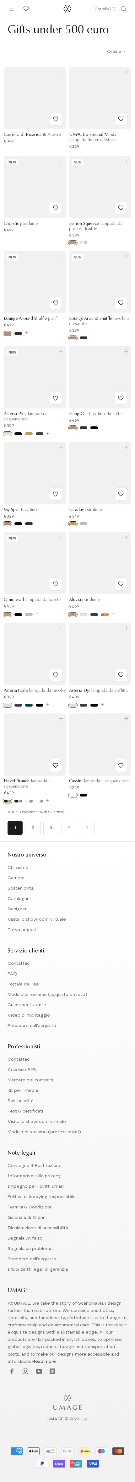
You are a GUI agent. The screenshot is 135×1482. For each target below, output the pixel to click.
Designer (17, 909)
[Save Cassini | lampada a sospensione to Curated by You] (120, 765)
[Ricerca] (123, 8)
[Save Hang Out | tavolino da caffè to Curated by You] (120, 398)
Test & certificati (25, 1111)
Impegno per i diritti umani (36, 1186)
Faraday (86, 510)
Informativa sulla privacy (34, 1176)
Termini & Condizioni (29, 1207)
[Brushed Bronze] (105, 614)
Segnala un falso (25, 1238)
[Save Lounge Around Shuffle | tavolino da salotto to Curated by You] (120, 302)
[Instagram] (24, 1371)
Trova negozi (22, 930)
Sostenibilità (21, 888)
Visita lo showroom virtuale (37, 919)
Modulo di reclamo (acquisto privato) (47, 994)
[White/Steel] (39, 801)
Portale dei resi (23, 984)
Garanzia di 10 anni (27, 1217)
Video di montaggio (29, 1015)
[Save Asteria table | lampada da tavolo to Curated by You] (55, 674)
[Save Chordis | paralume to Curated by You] (55, 207)
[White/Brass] (29, 801)
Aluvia (84, 600)
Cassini (99, 781)
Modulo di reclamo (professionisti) (44, 1132)
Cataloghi (18, 898)
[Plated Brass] (73, 242)
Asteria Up (98, 691)
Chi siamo (18, 867)
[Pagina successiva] (87, 828)
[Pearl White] (7, 433)
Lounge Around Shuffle (30, 319)
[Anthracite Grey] (39, 433)
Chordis (21, 224)
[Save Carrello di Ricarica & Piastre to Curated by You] (55, 118)
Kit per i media (23, 1090)
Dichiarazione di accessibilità (38, 1228)
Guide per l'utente (27, 1005)
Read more (44, 1361)
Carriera (16, 878)
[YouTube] (38, 1371)
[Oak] (7, 333)
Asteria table (34, 691)
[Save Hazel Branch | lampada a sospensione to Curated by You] (55, 765)
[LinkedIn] (51, 1371)
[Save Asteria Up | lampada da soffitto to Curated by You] (120, 674)
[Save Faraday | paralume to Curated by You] (120, 494)
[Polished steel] (83, 242)
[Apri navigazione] (11, 8)
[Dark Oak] (18, 333)
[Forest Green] (29, 705)
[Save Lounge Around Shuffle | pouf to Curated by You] (55, 302)
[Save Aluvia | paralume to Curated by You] (120, 584)
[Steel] (83, 523)
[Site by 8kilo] (85, 1419)
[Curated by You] (25, 9)
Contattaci (19, 963)
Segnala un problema (30, 1248)
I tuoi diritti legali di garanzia (38, 1269)
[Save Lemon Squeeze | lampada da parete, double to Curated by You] (120, 207)
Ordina (114, 51)
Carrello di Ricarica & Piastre (32, 135)
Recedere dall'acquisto (32, 1026)
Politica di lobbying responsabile (42, 1197)
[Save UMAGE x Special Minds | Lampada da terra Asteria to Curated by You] (120, 118)
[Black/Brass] (7, 801)
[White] (73, 795)
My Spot (20, 510)
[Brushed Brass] (7, 614)
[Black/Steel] (18, 801)
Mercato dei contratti (30, 1080)
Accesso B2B (22, 1070)
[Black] (18, 433)
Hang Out (95, 414)
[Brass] (29, 433)
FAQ (12, 974)
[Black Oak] (94, 427)
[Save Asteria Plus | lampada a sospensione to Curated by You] (55, 398)
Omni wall (32, 600)
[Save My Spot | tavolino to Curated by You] (55, 494)
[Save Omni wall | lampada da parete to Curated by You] (55, 584)
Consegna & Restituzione (35, 1165)
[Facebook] (11, 1371)
